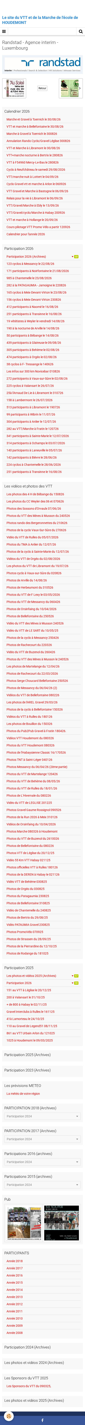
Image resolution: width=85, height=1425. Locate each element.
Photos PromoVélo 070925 (25, 932)
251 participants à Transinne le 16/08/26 (34, 314)
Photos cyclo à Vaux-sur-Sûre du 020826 (34, 573)
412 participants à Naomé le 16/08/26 (32, 307)
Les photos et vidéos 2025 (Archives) (42, 976)
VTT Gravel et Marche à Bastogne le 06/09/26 (37, 191)
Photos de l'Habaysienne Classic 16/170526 (36, 752)
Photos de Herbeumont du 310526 (30, 587)
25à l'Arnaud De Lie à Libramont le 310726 (35, 393)
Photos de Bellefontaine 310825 (28, 903)
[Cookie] (9, 1416)
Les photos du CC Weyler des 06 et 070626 (35, 501)
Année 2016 (15, 1275)
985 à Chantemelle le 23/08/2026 (29, 278)
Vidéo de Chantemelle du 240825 (29, 910)
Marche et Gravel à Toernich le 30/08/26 (34, 119)
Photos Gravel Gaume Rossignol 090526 (34, 810)
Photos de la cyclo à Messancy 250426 (33, 637)
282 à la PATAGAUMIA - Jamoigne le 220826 (36, 285)
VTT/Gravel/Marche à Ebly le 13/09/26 (33, 205)
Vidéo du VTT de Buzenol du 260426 (31, 652)
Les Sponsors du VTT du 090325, (29, 1386)
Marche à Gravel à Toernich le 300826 (32, 133)
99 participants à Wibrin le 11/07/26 (31, 414)
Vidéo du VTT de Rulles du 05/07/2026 (32, 537)
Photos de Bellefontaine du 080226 (30, 846)
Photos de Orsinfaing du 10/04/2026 (31, 609)
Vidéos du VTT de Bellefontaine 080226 (33, 695)
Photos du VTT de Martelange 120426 (32, 774)
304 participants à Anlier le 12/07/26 (31, 421)
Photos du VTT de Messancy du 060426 (33, 602)
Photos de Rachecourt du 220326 (29, 645)
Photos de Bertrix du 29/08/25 (27, 917)
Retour (42, 88)
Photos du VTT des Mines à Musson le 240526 (38, 659)
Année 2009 (15, 1325)
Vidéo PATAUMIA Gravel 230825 (28, 924)
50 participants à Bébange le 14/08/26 (33, 335)
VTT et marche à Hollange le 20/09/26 (32, 220)
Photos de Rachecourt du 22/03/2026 (32, 673)
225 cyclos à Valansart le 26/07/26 (30, 385)
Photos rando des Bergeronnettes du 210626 (37, 523)
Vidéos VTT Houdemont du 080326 (30, 738)
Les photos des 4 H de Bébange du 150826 (35, 494)
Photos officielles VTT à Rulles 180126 (32, 867)
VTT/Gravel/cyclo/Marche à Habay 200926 (36, 212)
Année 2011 (15, 1311)
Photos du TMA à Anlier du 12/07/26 (31, 544)
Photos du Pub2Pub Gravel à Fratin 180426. (36, 731)
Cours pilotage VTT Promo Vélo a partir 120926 (38, 227)
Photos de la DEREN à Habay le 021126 (33, 874)
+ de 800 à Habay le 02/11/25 (27, 1004)
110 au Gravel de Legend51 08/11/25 (32, 1026)
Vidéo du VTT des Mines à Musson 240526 (35, 623)
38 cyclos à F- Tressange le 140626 (30, 364)
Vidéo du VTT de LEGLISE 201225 (29, 802)
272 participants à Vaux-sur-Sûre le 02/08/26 (37, 378)
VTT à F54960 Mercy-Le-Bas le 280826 (33, 162)
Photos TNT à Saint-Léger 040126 (29, 759)
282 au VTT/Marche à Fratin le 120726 (33, 429)
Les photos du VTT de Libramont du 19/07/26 (37, 566)
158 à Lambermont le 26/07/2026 (30, 400)
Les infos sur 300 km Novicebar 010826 (33, 371)
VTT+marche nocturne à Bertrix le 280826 (35, 155)
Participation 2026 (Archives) (42, 256)
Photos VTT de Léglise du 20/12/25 (30, 853)
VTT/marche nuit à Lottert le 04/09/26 (32, 177)
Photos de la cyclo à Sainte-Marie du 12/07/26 (38, 551)
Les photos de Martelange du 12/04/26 (33, 666)
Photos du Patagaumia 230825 (28, 896)
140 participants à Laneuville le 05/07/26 (34, 450)
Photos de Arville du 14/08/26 (27, 580)
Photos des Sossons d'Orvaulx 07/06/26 (34, 508)
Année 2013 (15, 1297)
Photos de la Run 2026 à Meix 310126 (32, 817)
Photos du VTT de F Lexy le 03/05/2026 (33, 594)
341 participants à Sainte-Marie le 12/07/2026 (38, 436)
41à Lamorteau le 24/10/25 (25, 1019)
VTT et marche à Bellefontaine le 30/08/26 (35, 126)
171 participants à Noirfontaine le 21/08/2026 (38, 271)
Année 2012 (15, 1304)
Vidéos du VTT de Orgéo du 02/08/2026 (33, 559)
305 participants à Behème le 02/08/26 (33, 350)
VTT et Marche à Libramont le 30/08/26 (33, 148)
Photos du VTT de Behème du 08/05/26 (33, 781)
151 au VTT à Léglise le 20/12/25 (29, 990)
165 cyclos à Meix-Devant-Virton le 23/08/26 (36, 292)
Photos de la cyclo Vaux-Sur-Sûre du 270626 (36, 530)
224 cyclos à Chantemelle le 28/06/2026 (34, 464)
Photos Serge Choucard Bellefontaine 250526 (37, 680)
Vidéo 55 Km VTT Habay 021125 (28, 860)
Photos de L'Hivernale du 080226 (29, 795)
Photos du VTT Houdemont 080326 (30, 745)
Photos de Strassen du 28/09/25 (29, 939)
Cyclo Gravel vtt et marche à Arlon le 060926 (36, 184)
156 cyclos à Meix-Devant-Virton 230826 (34, 299)
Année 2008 (15, 1333)
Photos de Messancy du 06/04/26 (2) (32, 688)
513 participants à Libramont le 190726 (33, 407)
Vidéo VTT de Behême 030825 (27, 881)
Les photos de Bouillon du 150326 (29, 724)
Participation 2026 (42, 983)
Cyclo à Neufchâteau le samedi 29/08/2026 (36, 169)
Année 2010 (15, 1318)
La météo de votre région (23, 1093)
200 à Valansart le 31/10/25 (26, 997)
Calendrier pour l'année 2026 (26, 234)
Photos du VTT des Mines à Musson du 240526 (38, 515)
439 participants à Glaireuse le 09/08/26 (34, 342)
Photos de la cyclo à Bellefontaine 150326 (35, 709)
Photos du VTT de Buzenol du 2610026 (33, 838)
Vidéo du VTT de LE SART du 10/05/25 (32, 630)
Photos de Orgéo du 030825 (25, 889)
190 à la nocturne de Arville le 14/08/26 (33, 328)
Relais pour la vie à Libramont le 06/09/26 (35, 198)
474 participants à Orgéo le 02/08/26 (32, 357)
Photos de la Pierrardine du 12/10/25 (32, 946)
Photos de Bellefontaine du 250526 (30, 616)
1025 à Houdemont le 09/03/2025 (30, 1040)
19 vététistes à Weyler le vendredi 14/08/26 (36, 321)
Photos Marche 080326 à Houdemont (32, 831)
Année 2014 (15, 1290)
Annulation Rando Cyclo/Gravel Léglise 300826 (38, 141)
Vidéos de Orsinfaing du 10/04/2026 (31, 824)
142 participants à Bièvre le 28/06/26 (32, 457)
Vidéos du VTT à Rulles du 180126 (29, 716)
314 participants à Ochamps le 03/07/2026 (36, 443)
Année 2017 (15, 1268)
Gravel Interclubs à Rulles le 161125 (30, 1011)
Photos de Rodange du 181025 (27, 953)
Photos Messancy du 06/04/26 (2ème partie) (37, 767)
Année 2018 (15, 1261)
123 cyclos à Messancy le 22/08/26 (30, 263)
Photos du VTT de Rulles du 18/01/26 (32, 788)
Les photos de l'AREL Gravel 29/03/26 (32, 702)
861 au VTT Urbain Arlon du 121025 (31, 1033)
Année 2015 (15, 1282)
